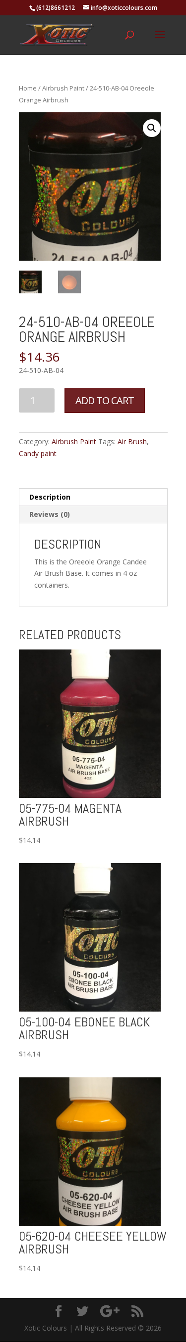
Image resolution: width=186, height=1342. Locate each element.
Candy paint (38, 453)
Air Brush (132, 441)
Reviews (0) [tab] (49, 514)
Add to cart (104, 400)
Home (28, 88)
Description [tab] (49, 497)
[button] (152, 128)
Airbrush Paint (63, 88)
